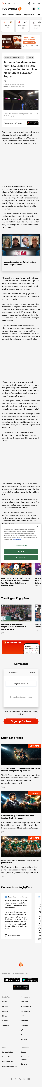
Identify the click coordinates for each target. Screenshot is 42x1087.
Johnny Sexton (20, 413)
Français (24, 1039)
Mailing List (25, 1011)
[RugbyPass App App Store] (12, 980)
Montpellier (7, 135)
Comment (9, 123)
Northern (24, 1020)
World (23, 1030)
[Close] (37, 526)
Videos (5, 1021)
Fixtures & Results (14, 14)
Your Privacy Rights (21, 546)
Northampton (29, 424)
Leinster (16, 143)
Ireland (15, 186)
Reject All (21, 552)
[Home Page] (12, 9)
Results (5, 1011)
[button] (39, 14)
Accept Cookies (21, 558)
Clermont (25, 317)
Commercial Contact (25, 1058)
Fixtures (5, 1006)
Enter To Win (29, 43)
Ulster (4, 192)
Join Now (24, 1002)
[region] (21, 543)
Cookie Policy (7, 1061)
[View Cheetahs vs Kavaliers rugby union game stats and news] (7, 26)
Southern (24, 1025)
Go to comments (12, 935)
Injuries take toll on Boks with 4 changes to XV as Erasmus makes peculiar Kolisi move (16, 904)
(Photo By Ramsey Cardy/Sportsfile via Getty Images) (18, 115)
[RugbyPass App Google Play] (30, 980)
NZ (22, 1035)
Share (20, 123)
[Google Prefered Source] (31, 123)
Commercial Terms (9, 1066)
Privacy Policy (7, 1052)
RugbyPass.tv (26, 1006)
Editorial (24, 1064)
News (4, 14)
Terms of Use (7, 1057)
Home (4, 1002)
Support (24, 1052)
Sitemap (5, 1025)
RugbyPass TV (29, 14)
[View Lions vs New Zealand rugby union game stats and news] (22, 26)
